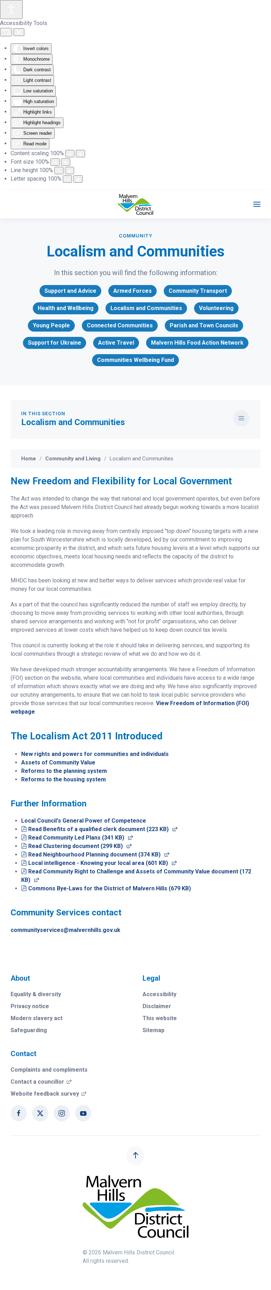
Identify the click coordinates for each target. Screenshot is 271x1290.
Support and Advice (70, 290)
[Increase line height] (69, 170)
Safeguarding (29, 1030)
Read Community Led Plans (80, 837)
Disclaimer (157, 1006)
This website (160, 1018)
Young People (51, 325)
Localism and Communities (146, 308)
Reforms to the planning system (64, 771)
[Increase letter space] (78, 179)
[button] (256, 204)
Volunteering (216, 308)
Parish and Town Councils (204, 325)
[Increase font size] (65, 162)
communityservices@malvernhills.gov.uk (65, 930)
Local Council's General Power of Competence (83, 820)
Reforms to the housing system (63, 779)
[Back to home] (135, 204)
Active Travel (116, 342)
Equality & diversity (36, 994)
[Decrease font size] (55, 162)
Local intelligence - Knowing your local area (102, 863)
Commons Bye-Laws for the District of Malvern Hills (109, 888)
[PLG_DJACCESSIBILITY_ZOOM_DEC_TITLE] (69, 153)
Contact (23, 1053)
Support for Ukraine (54, 342)
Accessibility (159, 994)
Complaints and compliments (49, 1069)
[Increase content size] (80, 153)
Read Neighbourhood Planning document (98, 854)
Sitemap (153, 1030)
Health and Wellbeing (66, 308)
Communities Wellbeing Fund (135, 360)
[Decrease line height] (59, 170)
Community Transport (198, 290)
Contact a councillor (41, 1081)
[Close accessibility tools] (18, 32)
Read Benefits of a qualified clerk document (102, 829)
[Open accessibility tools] (11, 9)
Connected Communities (120, 325)
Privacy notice (30, 1006)
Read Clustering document (80, 846)
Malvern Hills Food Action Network (197, 342)
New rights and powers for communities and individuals (95, 754)
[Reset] (6, 32)
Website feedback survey (48, 1093)
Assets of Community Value (58, 762)
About (20, 978)
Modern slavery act (36, 1018)
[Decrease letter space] (67, 179)
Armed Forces (132, 290)
